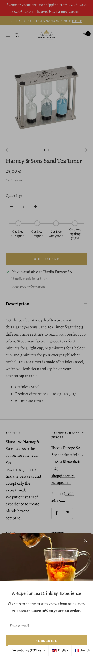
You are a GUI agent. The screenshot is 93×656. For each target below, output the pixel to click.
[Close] (85, 540)
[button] (28, 650)
